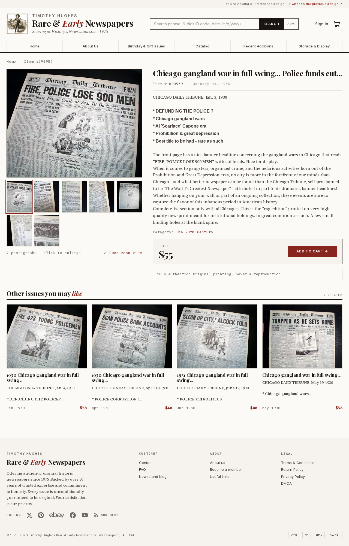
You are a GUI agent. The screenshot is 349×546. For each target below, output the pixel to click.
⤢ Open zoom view (123, 253)
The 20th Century (194, 232)
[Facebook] (73, 515)
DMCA (286, 483)
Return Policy (292, 469)
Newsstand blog (153, 476)
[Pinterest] (41, 515)
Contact (146, 462)
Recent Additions (258, 46)
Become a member (226, 469)
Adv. (291, 24)
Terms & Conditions (298, 462)
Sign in (321, 24)
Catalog (202, 46)
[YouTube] (84, 515)
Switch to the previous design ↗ (315, 4)
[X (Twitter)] (29, 515)
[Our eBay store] (56, 515)
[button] (74, 123)
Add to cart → (312, 251)
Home (35, 46)
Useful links (220, 476)
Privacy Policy (293, 476)
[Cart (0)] (337, 24)
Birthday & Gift (146, 46)
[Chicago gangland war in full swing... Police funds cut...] (19, 196)
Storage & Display (314, 46)
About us (217, 462)
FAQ (142, 469)
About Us (90, 46)
